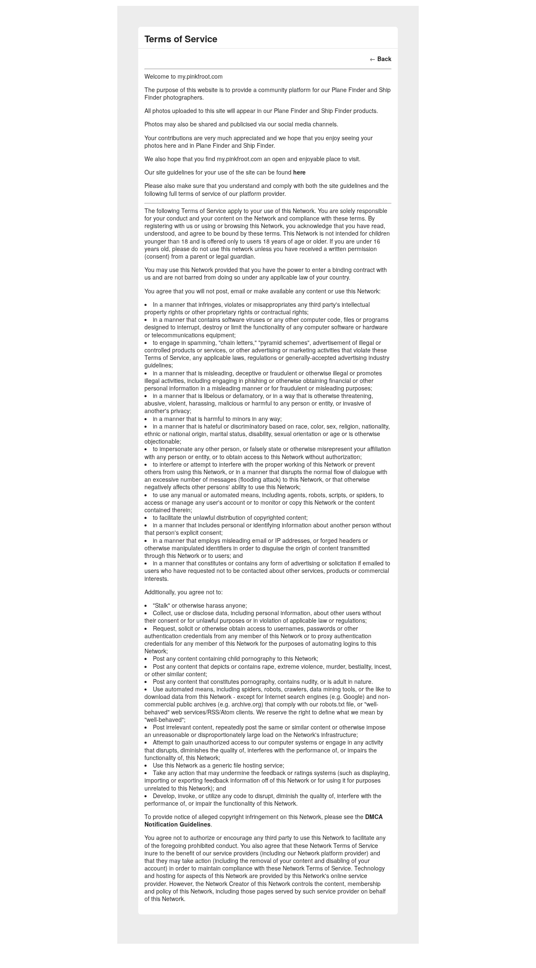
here (299, 172)
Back (384, 58)
